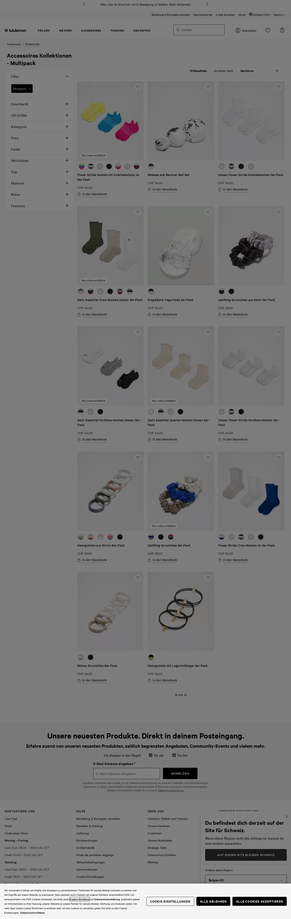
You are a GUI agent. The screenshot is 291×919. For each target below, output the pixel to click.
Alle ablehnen (213, 901)
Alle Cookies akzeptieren (259, 901)
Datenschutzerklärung (107, 899)
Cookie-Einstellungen (170, 901)
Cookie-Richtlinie (79, 899)
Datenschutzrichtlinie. (32, 912)
